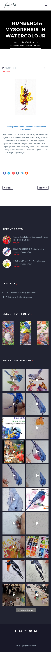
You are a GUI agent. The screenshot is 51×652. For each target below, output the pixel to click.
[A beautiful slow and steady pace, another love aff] (37, 428)
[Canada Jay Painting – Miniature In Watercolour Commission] (8, 339)
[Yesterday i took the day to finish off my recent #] (13, 380)
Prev (8, 188)
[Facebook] (4, 173)
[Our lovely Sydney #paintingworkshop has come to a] (13, 595)
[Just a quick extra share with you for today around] (13, 428)
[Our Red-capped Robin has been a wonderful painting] (37, 547)
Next (42, 188)
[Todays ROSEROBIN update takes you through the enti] (37, 451)
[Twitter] (8, 173)
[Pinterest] (13, 173)
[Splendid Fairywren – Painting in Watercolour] (8, 327)
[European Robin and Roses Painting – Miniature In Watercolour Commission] (43, 327)
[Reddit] (26, 173)
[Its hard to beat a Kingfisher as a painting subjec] (13, 404)
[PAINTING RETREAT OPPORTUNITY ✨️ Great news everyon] (13, 451)
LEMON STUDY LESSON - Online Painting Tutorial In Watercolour (28, 262)
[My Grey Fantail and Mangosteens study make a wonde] (37, 380)
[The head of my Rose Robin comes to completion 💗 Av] (13, 499)
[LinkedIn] (22, 173)
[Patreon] (35, 631)
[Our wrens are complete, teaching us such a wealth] (37, 595)
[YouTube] (30, 631)
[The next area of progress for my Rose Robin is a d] (37, 475)
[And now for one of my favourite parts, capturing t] (13, 475)
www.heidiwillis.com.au (22, 297)
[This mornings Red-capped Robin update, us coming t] (13, 571)
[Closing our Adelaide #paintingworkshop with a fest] (13, 547)
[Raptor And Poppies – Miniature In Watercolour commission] (43, 339)
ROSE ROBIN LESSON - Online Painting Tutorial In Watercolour (28, 250)
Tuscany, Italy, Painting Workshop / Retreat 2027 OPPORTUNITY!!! (30, 238)
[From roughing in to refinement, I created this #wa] (37, 523)
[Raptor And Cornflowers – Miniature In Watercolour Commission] (25, 339)
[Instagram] (20, 631)
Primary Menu (46, 5)
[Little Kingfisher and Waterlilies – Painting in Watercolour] (25, 327)
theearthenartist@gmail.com (23, 292)
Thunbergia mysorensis (14, 126)
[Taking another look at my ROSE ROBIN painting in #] (37, 404)
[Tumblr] (17, 173)
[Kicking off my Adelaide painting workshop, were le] (37, 571)
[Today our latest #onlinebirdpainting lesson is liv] (37, 499)
